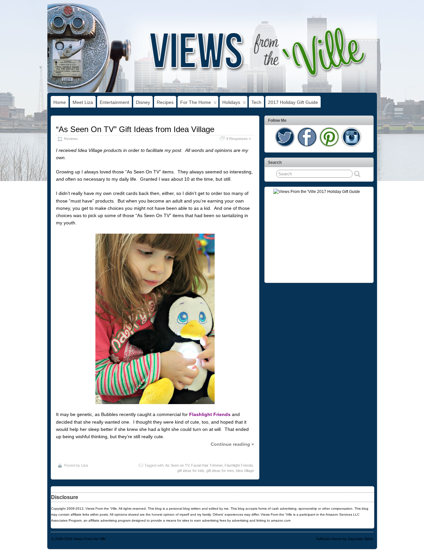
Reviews (71, 139)
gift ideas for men (220, 471)
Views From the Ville (89, 539)
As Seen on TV (177, 465)
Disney (143, 102)
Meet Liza (83, 102)
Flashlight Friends (239, 465)
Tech (256, 102)
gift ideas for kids (190, 471)
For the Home (195, 102)
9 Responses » (238, 139)
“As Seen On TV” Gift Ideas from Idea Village (135, 129)
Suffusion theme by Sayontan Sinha (344, 539)
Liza (84, 465)
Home (59, 102)
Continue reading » (232, 444)
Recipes (165, 102)
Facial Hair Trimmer (207, 465)
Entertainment (114, 102)
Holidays (231, 102)
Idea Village (245, 471)
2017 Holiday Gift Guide (293, 102)
